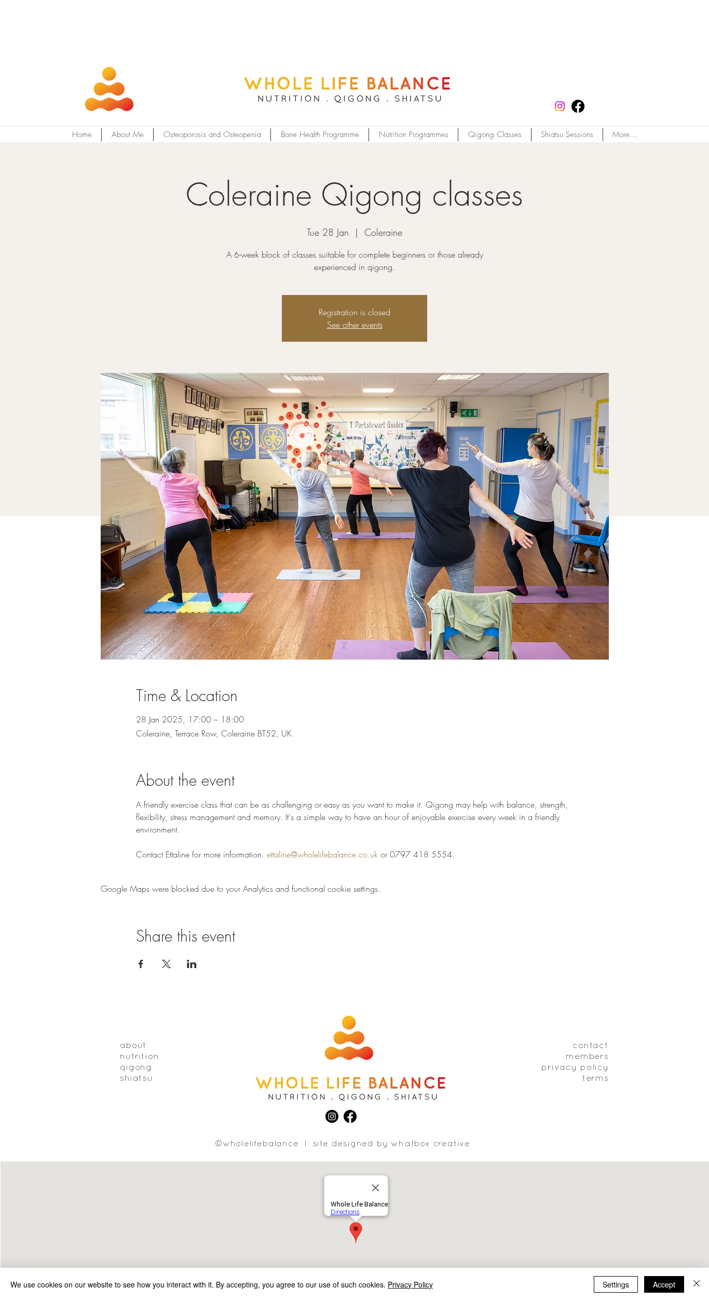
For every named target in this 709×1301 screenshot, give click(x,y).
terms (595, 1078)
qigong (136, 1067)
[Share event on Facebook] (141, 964)
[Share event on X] (166, 964)
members (587, 1057)
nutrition (139, 1057)
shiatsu (136, 1078)
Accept (664, 1284)
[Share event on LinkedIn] (192, 964)
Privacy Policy (410, 1284)
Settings (616, 1284)
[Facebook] (577, 106)
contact (590, 1046)
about (133, 1046)
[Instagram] (559, 106)
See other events (355, 324)
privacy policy (575, 1067)
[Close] (696, 1284)
